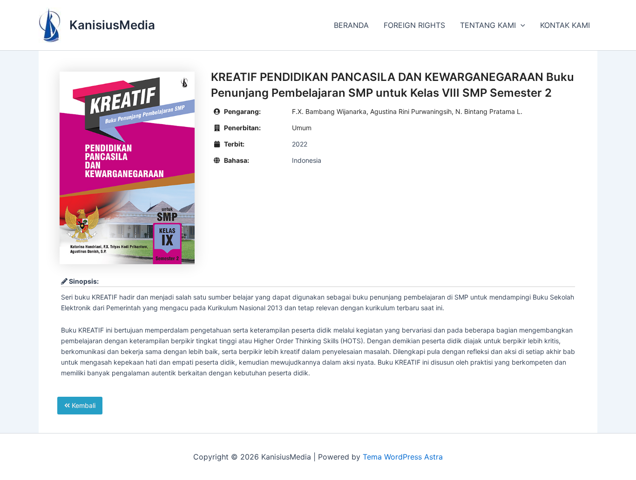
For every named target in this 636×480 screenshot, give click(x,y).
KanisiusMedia (112, 25)
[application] (520, 25)
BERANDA (351, 25)
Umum (301, 128)
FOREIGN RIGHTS (414, 25)
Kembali (82, 405)
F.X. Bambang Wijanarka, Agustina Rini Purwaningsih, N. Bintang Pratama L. (407, 111)
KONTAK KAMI (565, 25)
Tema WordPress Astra (403, 456)
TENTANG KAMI (488, 25)
